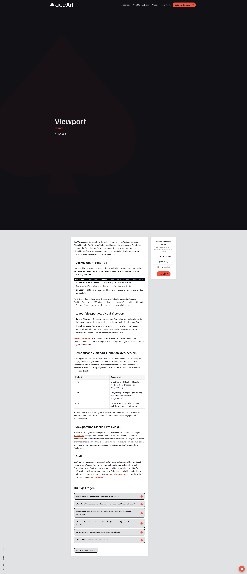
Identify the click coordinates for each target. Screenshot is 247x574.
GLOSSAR (3, 556)
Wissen (155, 4)
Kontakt (162, 274)
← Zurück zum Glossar (86, 550)
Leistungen (125, 4)
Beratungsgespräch (96, 477)
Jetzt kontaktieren (183, 5)
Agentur (145, 4)
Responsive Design (82, 338)
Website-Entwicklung (119, 474)
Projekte (136, 4)
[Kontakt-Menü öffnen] (242, 569)
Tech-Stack (165, 4)
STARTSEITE (3, 566)
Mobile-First (79, 435)
